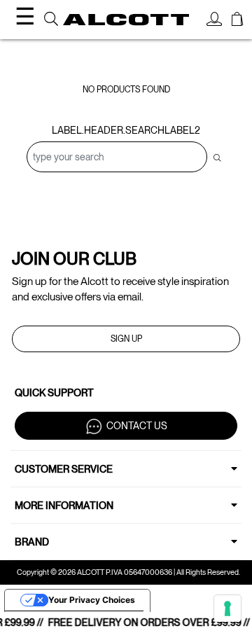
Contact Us (136, 425)
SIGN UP (126, 339)
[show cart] (237, 21)
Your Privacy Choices (91, 599)
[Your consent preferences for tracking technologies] (227, 608)
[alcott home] (126, 20)
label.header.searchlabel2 (126, 130)
